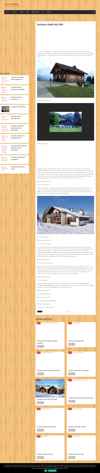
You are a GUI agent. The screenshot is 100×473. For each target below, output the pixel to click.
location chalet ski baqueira (46, 426)
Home (39, 19)
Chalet (14, 12)
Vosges (48, 12)
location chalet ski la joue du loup (48, 370)
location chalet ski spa (75, 454)
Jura (27, 12)
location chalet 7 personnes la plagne (18, 88)
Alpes (7, 12)
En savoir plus (52, 470)
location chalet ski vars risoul (47, 399)
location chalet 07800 (18, 107)
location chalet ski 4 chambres (78, 370)
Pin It (67, 311)
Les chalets (11, 4)
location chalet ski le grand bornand (18, 137)
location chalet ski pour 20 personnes (81, 398)
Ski (43, 12)
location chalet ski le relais (18, 168)
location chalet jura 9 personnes (18, 158)
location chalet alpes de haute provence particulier (19, 148)
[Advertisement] (65, 38)
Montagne (35, 12)
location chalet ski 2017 (76, 341)
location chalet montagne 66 (16, 117)
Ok (45, 470)
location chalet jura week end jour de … (17, 78)
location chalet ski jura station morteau (47, 342)
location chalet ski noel (45, 454)
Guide (21, 12)
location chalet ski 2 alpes (77, 426)
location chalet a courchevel (16, 98)
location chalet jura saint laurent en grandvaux (17, 128)
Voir (39, 346)
